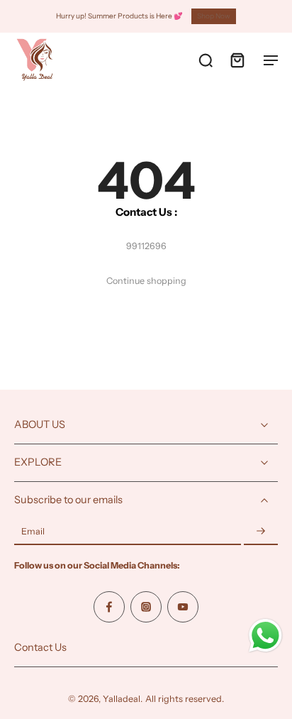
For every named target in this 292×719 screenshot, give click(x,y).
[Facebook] (109, 606)
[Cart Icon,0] (236, 59)
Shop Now (213, 16)
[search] (205, 59)
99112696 (146, 246)
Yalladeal (121, 698)
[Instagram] (146, 606)
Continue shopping (146, 280)
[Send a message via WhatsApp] (265, 635)
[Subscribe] (261, 532)
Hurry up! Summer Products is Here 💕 (119, 16)
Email (33, 532)
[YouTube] (182, 606)
